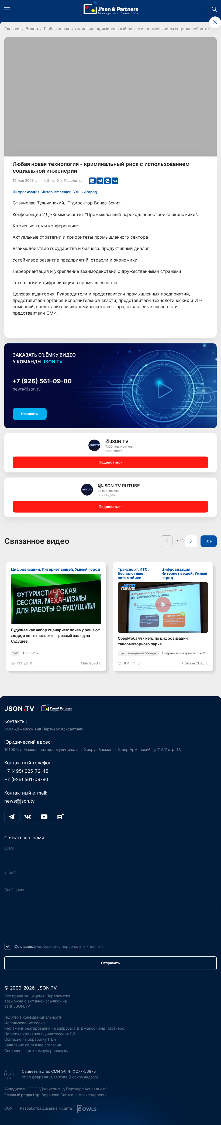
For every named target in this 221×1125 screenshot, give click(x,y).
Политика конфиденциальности (33, 1017)
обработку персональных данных (73, 946)
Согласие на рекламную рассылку (36, 1050)
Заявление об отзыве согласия (32, 1045)
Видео (32, 28)
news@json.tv (27, 389)
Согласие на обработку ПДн (30, 1039)
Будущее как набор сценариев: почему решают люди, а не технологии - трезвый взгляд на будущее (55, 635)
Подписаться (110, 462)
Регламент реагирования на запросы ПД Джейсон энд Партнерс (64, 1028)
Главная (12, 28)
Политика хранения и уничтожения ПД (39, 1034)
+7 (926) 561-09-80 (42, 381)
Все (209, 541)
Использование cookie (25, 1022)
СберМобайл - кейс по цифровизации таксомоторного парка (153, 641)
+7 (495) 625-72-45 (26, 771)
